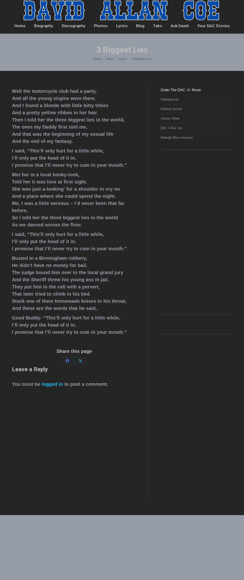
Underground (169, 99)
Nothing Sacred (171, 109)
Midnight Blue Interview (177, 137)
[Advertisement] (196, 231)
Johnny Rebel (170, 118)
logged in (52, 384)
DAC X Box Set (171, 128)
